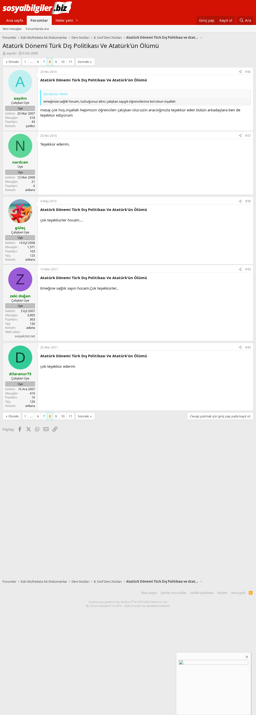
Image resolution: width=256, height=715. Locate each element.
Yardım (222, 592)
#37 (248, 136)
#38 (248, 201)
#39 (248, 269)
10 (62, 61)
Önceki (13, 61)
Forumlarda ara (37, 28)
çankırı (30, 126)
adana (30, 328)
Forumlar (39, 20)
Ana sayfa (14, 20)
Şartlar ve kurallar (173, 592)
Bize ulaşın (149, 592)
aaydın (11, 53)
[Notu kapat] (246, 657)
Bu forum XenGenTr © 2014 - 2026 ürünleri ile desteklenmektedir (128, 606)
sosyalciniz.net (25, 336)
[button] (77, 20)
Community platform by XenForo (128, 602)
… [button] (31, 61)
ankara (30, 190)
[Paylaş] (240, 72)
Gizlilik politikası (202, 592)
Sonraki (83, 61)
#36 (248, 72)
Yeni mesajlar (12, 28)
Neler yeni (64, 20)
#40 (248, 347)
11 (70, 61)
